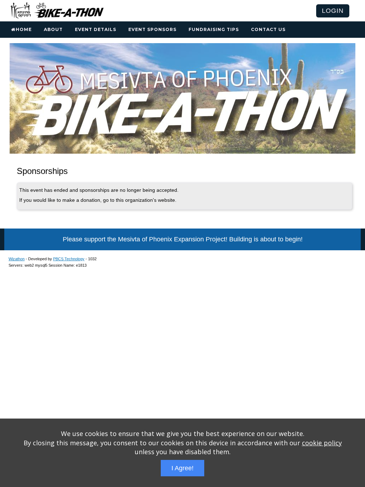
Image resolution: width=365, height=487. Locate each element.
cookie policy (322, 443)
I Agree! (182, 468)
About (53, 29)
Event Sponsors (152, 29)
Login (333, 10)
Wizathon (17, 259)
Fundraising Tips (214, 29)
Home (24, 29)
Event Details (95, 29)
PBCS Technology (68, 259)
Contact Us (268, 29)
